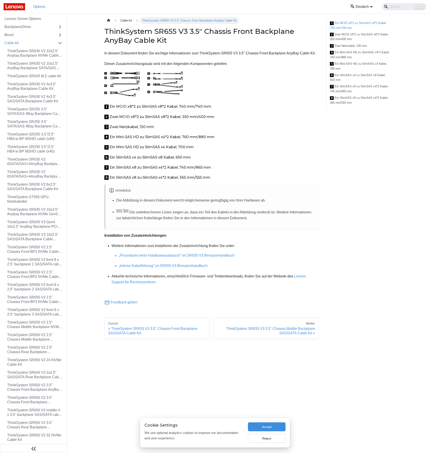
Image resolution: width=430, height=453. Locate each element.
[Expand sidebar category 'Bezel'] (60, 35)
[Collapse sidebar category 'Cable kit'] (60, 43)
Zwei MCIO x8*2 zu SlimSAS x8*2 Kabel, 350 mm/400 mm (359, 37)
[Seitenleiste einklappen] (33, 448)
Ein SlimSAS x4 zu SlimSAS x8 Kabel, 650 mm (358, 77)
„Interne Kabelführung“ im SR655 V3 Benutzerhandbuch (163, 266)
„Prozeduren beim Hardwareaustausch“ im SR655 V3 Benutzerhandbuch (176, 255)
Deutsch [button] (362, 7)
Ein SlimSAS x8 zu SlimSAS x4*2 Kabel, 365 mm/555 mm (359, 100)
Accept (267, 427)
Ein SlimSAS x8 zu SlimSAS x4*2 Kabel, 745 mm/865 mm (359, 89)
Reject (266, 438)
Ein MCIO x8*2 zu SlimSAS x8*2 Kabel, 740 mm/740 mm (358, 25)
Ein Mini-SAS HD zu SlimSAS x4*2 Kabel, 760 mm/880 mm (360, 55)
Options (39, 7)
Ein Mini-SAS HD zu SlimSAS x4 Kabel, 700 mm (358, 66)
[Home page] (108, 20)
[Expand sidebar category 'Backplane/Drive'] (60, 26)
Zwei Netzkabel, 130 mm (349, 46)
